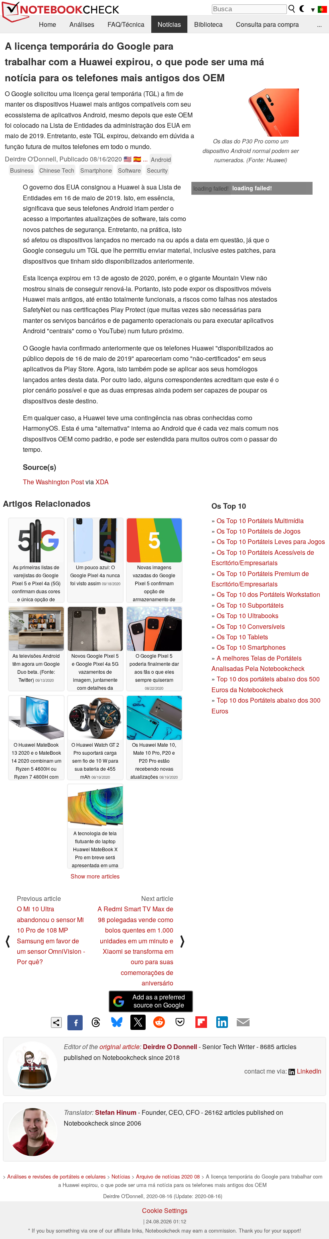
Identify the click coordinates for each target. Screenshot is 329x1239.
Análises (81, 24)
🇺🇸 (128, 158)
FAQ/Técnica (126, 24)
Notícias (169, 24)
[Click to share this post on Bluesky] (116, 1022)
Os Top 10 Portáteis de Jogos (259, 531)
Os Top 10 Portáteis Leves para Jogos (271, 541)
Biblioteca (208, 24)
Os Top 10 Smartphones (251, 647)
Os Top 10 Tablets (242, 636)
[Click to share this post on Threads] (96, 1022)
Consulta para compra (267, 24)
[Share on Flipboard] (201, 1022)
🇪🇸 (137, 158)
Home (47, 24)
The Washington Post (53, 481)
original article (120, 1046)
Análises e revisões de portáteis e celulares (56, 1176)
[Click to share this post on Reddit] (159, 1022)
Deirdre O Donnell (170, 1046)
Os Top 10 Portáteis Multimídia (260, 520)
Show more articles (95, 876)
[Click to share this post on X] (138, 1022)
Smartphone (96, 170)
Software (129, 170)
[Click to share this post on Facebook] (75, 1022)
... (319, 24)
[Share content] (56, 1022)
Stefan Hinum (115, 1112)
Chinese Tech (56, 170)
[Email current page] (243, 1022)
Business (21, 170)
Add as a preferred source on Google (158, 1001)
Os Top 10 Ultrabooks (247, 615)
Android (161, 159)
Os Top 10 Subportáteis (250, 605)
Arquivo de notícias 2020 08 (168, 1176)
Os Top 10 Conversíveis (251, 626)
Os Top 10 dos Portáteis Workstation (268, 594)
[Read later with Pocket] (180, 1022)
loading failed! (211, 188)
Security (157, 170)
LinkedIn (308, 1071)
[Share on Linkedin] (221, 1022)
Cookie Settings (164, 1210)
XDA (102, 481)
